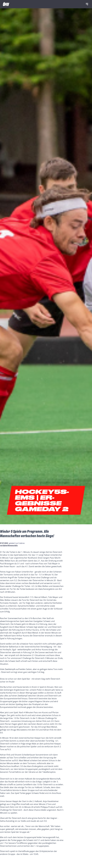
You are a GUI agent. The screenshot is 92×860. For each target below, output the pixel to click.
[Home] (6, 4)
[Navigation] (87, 4)
